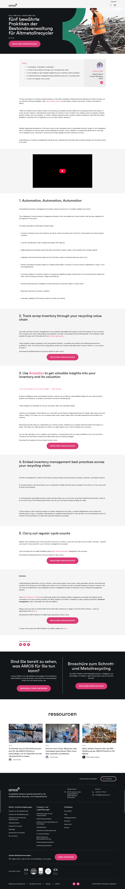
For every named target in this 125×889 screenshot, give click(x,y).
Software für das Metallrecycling (18, 814)
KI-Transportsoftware (43, 834)
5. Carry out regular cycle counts (38, 79)
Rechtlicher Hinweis (35, 884)
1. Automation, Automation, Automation (41, 67)
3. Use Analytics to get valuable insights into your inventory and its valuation (53, 73)
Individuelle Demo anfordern (33, 688)
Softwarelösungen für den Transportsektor (44, 814)
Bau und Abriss (13, 836)
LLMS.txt (57, 884)
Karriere (66, 827)
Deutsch (113, 1)
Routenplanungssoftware (44, 845)
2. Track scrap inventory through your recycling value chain (48, 70)
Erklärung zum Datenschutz (17, 884)
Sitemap (48, 884)
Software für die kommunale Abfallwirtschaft (17, 818)
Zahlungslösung (41, 827)
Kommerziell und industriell (17, 832)
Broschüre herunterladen (24, 44)
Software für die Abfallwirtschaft (18, 811)
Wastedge (12, 829)
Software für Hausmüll (15, 826)
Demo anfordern (66, 857)
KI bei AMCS (68, 811)
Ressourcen (68, 824)
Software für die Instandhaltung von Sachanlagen (47, 823)
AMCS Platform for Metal (31, 597)
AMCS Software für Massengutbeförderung (44, 838)
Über (65, 814)
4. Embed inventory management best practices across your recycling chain (53, 76)
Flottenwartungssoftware (44, 819)
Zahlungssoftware (14, 823)
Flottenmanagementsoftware (45, 842)
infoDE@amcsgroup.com (102, 795)
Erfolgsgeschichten (70, 817)
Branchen (67, 821)
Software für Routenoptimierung (46, 830)
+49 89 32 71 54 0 (100, 792)
